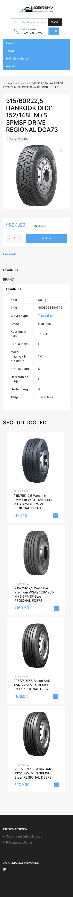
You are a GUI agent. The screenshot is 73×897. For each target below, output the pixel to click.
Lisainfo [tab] (10, 270)
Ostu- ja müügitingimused (24, 836)
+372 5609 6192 (30, 33)
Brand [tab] (8, 279)
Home (6, 83)
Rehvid (10, 51)
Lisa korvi (46, 238)
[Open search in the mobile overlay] (36, 22)
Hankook (9, 254)
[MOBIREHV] (36, 9)
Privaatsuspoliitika (19, 842)
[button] (61, 151)
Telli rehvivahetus (17, 58)
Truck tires (19, 83)
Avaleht (11, 43)
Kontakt (11, 66)
